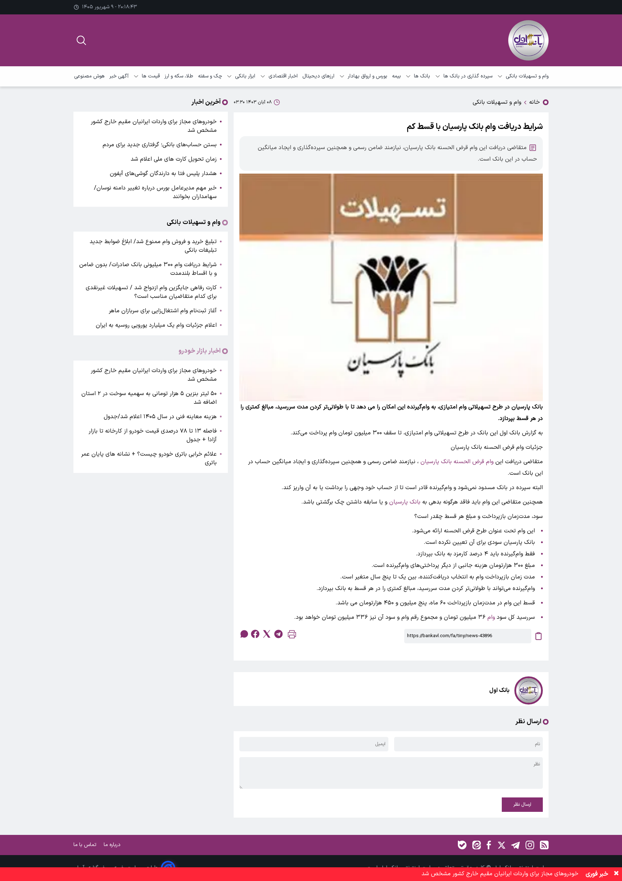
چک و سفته (210, 76)
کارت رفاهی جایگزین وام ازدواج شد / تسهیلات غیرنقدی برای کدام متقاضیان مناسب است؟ (151, 292)
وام (491, 617)
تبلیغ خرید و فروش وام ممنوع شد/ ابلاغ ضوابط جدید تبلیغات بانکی (153, 246)
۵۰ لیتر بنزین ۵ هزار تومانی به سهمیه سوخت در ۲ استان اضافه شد (149, 398)
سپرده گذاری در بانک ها (467, 76)
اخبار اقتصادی (283, 76)
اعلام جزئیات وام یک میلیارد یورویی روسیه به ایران (156, 325)
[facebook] (255, 634)
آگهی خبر (119, 76)
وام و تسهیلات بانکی (527, 76)
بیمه (396, 76)
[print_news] (291, 636)
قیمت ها (151, 76)
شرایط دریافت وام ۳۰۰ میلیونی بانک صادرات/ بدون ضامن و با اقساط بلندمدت (148, 269)
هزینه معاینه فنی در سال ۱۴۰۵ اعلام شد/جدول (160, 416)
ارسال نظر (522, 804)
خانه (534, 102)
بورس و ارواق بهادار (367, 76)
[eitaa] (476, 845)
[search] (81, 40)
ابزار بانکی (245, 76)
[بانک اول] (528, 40)
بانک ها (422, 76)
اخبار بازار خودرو (200, 351)
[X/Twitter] (501, 845)
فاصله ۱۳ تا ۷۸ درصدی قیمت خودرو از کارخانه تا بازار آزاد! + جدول (153, 435)
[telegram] (278, 634)
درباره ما (113, 845)
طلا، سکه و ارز (178, 76)
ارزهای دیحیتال (318, 76)
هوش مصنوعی (89, 76)
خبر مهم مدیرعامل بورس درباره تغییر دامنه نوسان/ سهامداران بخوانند (155, 192)
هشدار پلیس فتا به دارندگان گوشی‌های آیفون (163, 173)
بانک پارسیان (404, 502)
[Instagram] (530, 845)
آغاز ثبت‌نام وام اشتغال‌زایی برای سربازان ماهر (163, 311)
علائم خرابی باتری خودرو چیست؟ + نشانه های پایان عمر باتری (149, 458)
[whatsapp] (243, 634)
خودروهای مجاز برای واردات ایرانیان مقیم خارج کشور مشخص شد (154, 126)
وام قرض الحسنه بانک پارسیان (456, 461)
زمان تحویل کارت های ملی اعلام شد (174, 159)
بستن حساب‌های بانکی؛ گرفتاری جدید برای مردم (160, 144)
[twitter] (266, 634)
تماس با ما (85, 845)
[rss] (544, 845)
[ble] (462, 845)
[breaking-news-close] (616, 874)
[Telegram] (515, 845)
